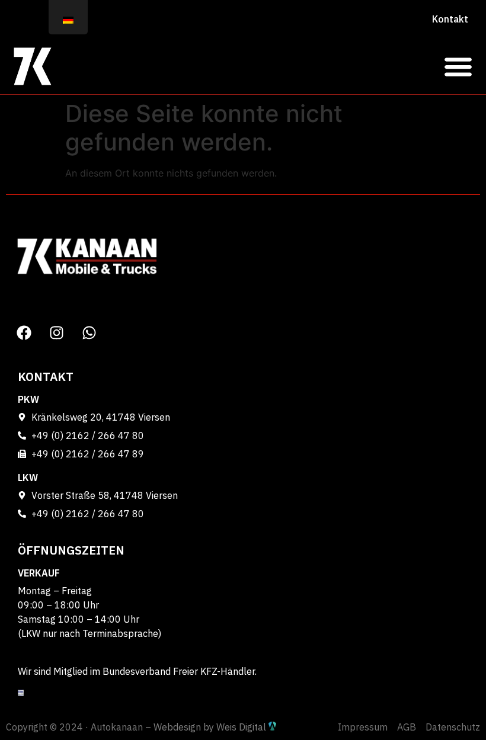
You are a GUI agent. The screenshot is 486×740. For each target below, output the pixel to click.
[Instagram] (56, 332)
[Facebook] (24, 332)
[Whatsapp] (89, 332)
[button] (458, 66)
